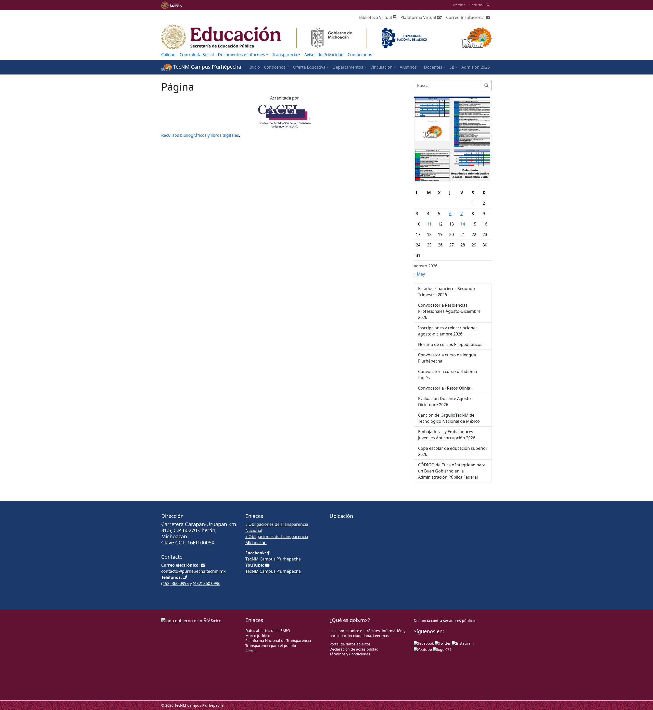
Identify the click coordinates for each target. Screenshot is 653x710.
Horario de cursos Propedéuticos (450, 344)
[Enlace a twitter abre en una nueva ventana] (443, 642)
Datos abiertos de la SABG (267, 630)
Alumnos (408, 67)
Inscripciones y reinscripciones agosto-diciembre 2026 (448, 331)
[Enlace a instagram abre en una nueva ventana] (463, 642)
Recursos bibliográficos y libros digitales (200, 135)
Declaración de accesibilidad (354, 649)
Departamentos (348, 67)
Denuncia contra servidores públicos (445, 620)
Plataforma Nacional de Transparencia (278, 640)
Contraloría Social (197, 54)
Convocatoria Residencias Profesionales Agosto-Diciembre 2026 (449, 311)
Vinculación (381, 67)
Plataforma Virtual (418, 17)
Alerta (250, 650)
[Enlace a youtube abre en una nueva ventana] (423, 648)
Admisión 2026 (475, 67)
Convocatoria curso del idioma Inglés (447, 374)
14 (462, 224)
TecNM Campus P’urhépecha (273, 559)
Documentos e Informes (241, 54)
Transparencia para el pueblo (270, 645)
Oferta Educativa (309, 67)
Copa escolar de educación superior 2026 (452, 451)
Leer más (381, 635)
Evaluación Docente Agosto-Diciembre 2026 (445, 401)
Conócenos (275, 67)
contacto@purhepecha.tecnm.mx (193, 571)
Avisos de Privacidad (324, 54)
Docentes (433, 67)
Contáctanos (360, 54)
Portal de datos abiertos (350, 644)
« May (419, 274)
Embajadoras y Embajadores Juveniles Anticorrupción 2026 (446, 435)
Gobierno (476, 5)
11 (429, 224)
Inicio (254, 67)
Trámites (459, 5)
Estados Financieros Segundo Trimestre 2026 (446, 291)
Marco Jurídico (257, 635)
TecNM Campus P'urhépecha (206, 66)
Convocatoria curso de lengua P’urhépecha (447, 358)
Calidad (168, 54)
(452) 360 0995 (175, 583)
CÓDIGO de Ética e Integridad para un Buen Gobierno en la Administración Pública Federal (451, 471)
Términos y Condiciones (350, 654)
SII (451, 67)
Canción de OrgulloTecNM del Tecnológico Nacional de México (449, 418)
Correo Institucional (466, 17)
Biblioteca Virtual (376, 17)
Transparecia (284, 54)
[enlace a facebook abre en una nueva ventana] (424, 642)
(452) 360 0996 (206, 583)
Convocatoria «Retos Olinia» (445, 388)
